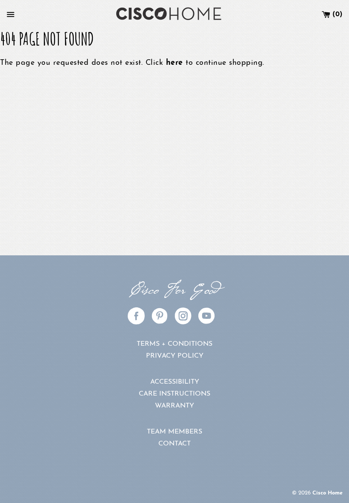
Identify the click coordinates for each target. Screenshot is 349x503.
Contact (174, 443)
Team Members (174, 431)
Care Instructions (174, 393)
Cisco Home (327, 493)
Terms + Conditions (174, 344)
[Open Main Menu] (10, 14)
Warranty (174, 405)
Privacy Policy (174, 356)
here (174, 63)
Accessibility (174, 382)
